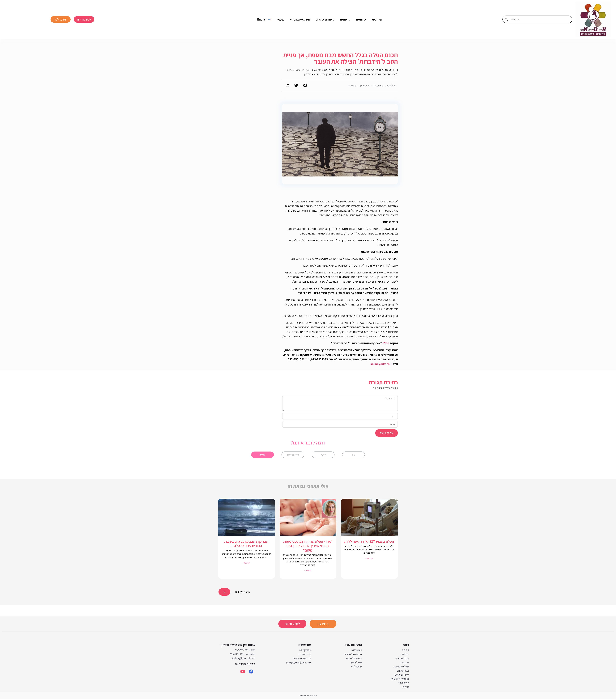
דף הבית (377, 19)
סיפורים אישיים (325, 19)
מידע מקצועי (302, 19)
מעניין (280, 19)
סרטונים (345, 19)
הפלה (385, 343)
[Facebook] (251, 671)
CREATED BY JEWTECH (308, 695)
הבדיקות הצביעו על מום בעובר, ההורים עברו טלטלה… (246, 543)
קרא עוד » (369, 558)
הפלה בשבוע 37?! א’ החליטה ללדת (369, 541)
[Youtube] (243, 671)
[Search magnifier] (506, 19)
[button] (305, 85)
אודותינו (361, 19)
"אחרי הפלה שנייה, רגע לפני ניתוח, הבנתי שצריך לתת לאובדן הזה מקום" (308, 546)
